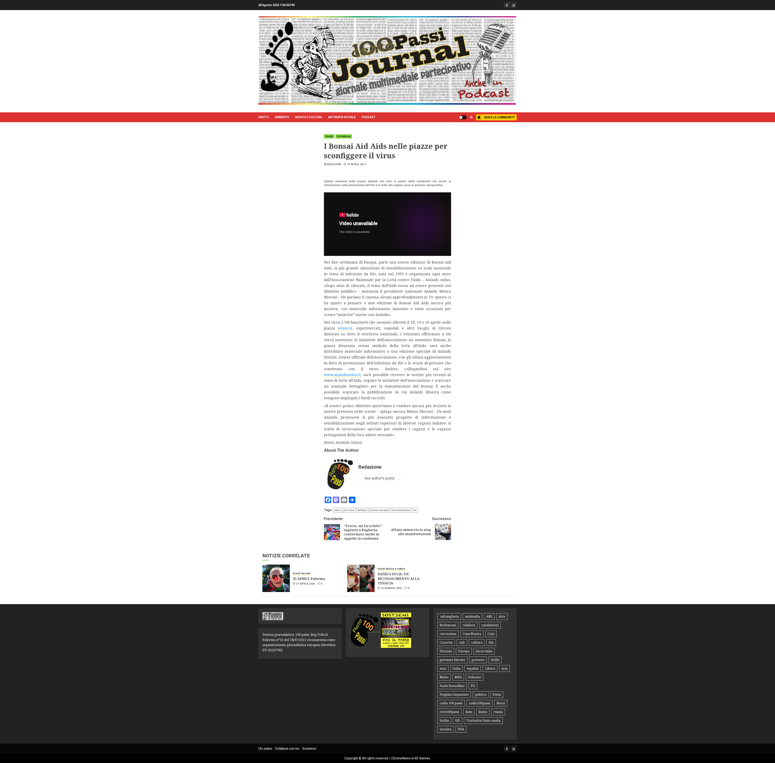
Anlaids (362, 510)
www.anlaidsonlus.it (342, 374)
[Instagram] (514, 5)
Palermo (474, 677)
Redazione (334, 164)
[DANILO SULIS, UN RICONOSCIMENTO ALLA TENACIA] (361, 578)
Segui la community (499, 117)
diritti (263, 117)
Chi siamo (265, 748)
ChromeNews (401, 758)
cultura (476, 642)
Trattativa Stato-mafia (483, 720)
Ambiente (282, 117)
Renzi (500, 703)
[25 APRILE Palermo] (276, 578)
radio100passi (479, 703)
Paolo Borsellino (452, 686)
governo (477, 660)
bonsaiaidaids (401, 510)
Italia (456, 668)
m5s (504, 668)
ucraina (445, 729)
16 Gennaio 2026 (391, 588)
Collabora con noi (287, 748)
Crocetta (446, 642)
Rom (468, 712)
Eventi (329, 136)
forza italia (484, 651)
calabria (468, 625)
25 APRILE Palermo (309, 578)
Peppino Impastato (454, 694)
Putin (497, 694)
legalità (473, 668)
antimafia (472, 616)
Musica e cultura (308, 117)
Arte (502, 616)
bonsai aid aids (379, 510)
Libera (490, 668)
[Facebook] (507, 5)
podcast (368, 117)
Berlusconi (448, 625)
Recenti (305, 573)
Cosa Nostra (472, 634)
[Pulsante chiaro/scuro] (463, 117)
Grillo (495, 660)
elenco (345, 328)
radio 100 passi (451, 703)
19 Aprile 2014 (356, 164)
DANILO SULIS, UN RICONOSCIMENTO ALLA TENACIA (399, 578)
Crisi (490, 634)
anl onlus (348, 510)
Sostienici (309, 748)
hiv (415, 510)
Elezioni (446, 651)
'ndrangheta (449, 616)
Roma (483, 712)
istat (443, 668)
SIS (457, 720)
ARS (489, 616)
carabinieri (490, 625)
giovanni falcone (452, 660)
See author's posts (379, 478)
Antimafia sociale (342, 117)
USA (461, 729)
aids (337, 510)
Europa (463, 651)
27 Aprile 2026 (305, 583)
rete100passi (449, 712)
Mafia (444, 677)
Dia (491, 642)
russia (498, 712)
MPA (458, 677)
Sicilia (444, 720)
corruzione (448, 634)
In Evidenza (343, 136)
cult (462, 642)
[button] (471, 117)
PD (473, 686)
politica (480, 694)
